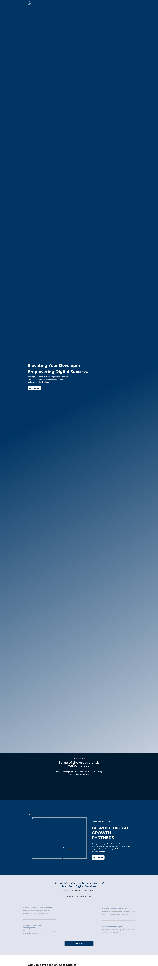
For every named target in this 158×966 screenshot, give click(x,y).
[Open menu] (128, 3)
